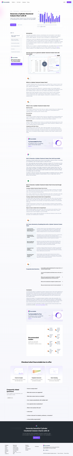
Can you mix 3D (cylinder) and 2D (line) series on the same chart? (51, 273)
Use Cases (18, 2)
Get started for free (16, 64)
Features (13, 2)
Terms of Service (60, 453)
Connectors (15, 446)
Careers (6, 447)
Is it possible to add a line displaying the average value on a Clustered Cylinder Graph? (51, 268)
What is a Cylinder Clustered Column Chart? (15, 36)
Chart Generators (16, 11)
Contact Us (10, 397)
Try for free (13, 24)
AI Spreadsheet (27, 448)
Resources (15, 445)
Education (6, 451)
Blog (5, 452)
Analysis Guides (15, 447)
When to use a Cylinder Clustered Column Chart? (15, 40)
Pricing (28, 2)
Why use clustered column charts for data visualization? (51, 285)
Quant (17, 452)
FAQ (13, 453)
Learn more (20, 24)
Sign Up (69, 2)
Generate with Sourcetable (15, 43)
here (58, 47)
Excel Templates (16, 448)
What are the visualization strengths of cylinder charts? (51, 281)
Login (64, 2)
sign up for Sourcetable (40, 304)
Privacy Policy (66, 453)
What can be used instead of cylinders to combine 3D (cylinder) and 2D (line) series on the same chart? (50, 278)
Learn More (36, 437)
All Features (37, 446)
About (6, 446)
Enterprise (24, 2)
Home (11, 11)
